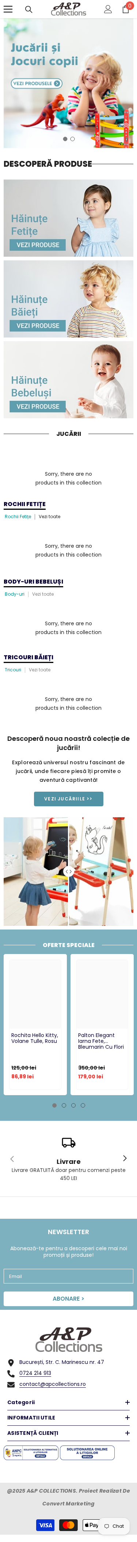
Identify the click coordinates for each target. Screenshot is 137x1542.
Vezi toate (49, 516)
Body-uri (14, 594)
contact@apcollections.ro (52, 1384)
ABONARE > (68, 1298)
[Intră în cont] (108, 9)
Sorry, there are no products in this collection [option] (68, 478)
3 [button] (73, 1105)
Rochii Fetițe (18, 516)
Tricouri (13, 670)
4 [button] (83, 1105)
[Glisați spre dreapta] (124, 1159)
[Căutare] (28, 9)
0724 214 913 (35, 1373)
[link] (68, 1158)
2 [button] (73, 139)
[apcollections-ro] (68, 218)
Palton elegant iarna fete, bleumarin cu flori (101, 1041)
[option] (68, 83)
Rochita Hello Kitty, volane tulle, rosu (34, 1038)
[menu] (8, 9)
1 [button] (65, 139)
